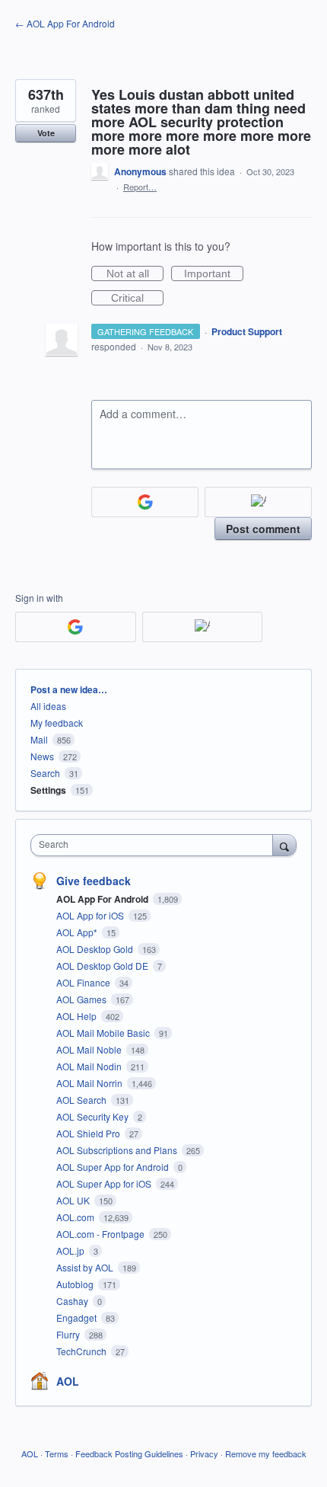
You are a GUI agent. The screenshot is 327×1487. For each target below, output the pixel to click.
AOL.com (76, 1216)
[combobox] (155, 845)
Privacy (204, 1453)
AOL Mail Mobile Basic (104, 1032)
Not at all (135, 274)
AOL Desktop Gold (95, 948)
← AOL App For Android (65, 23)
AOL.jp (71, 1250)
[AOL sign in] (258, 502)
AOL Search (82, 1099)
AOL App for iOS (91, 915)
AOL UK (74, 1200)
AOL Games (82, 999)
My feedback (56, 722)
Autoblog (76, 1284)
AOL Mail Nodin (90, 1066)
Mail (39, 739)
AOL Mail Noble (90, 1049)
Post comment (263, 528)
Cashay (73, 1300)
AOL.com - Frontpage (101, 1233)
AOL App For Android (103, 899)
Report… (140, 187)
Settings (48, 790)
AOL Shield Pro (89, 1133)
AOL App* (78, 932)
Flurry (69, 1334)
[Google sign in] (144, 502)
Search (45, 772)
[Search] (284, 844)
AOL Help (77, 1015)
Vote (46, 133)
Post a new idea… (68, 689)
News (42, 756)
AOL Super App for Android (113, 1166)
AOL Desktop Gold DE (103, 965)
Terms (56, 1453)
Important (213, 274)
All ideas (48, 705)
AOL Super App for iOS (105, 1183)
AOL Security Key (93, 1116)
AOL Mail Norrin (90, 1082)
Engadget (77, 1317)
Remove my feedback (265, 1453)
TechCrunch (82, 1351)
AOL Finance (84, 982)
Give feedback (93, 880)
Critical (137, 298)
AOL (67, 1381)
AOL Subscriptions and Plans (117, 1149)
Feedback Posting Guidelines (129, 1453)
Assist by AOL (86, 1267)
